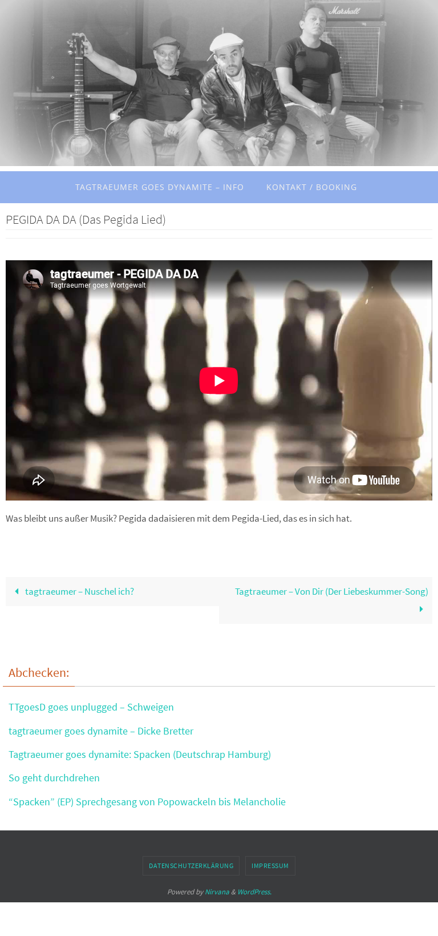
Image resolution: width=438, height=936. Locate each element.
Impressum (270, 865)
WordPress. (254, 892)
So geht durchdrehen (54, 777)
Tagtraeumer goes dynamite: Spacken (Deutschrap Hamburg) (140, 754)
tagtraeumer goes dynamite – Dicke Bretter (101, 730)
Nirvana (217, 892)
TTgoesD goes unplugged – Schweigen (91, 706)
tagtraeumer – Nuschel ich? (78, 591)
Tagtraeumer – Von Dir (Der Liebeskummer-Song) (331, 591)
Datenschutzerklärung (191, 865)
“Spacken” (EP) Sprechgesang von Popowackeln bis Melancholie (147, 801)
